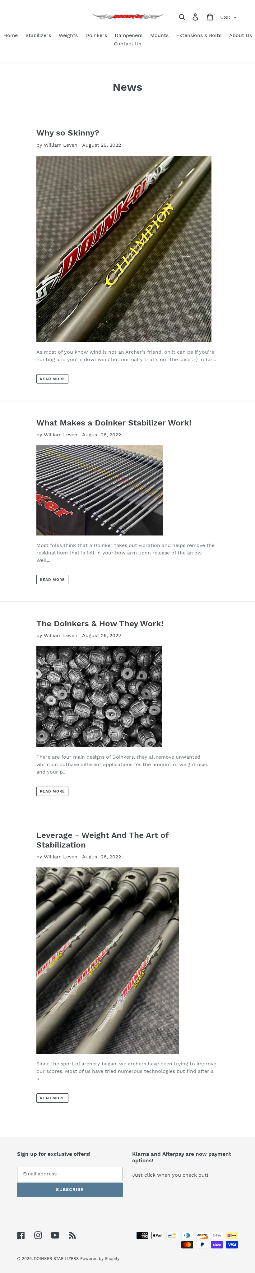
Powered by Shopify (99, 1258)
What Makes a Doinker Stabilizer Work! (114, 422)
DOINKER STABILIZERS (56, 1258)
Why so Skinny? (67, 132)
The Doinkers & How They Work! (100, 623)
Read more (52, 379)
